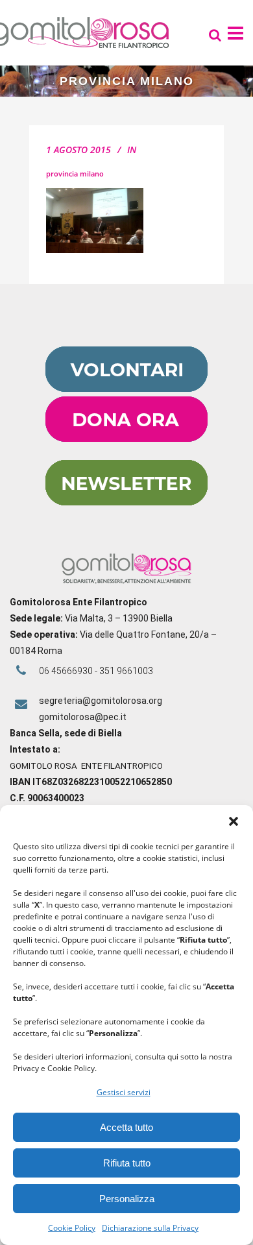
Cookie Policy (71, 1227)
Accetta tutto (126, 1127)
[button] (233, 821)
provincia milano (75, 173)
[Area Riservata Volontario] (126, 388)
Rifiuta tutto (127, 1162)
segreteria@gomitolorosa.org (100, 700)
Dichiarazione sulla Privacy (150, 1227)
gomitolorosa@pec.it (83, 717)
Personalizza (126, 1198)
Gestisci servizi (124, 1092)
